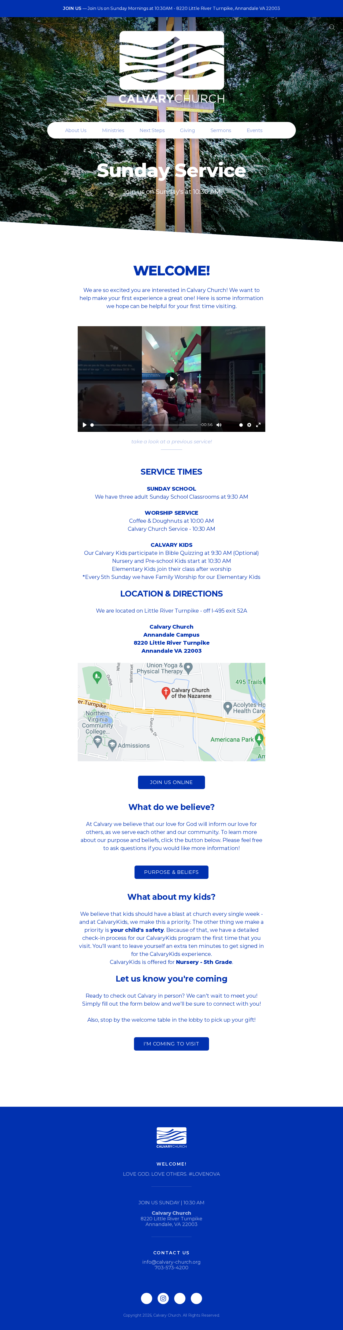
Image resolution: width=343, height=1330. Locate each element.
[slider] (144, 425)
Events (254, 130)
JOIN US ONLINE (171, 782)
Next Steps (152, 130)
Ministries (113, 130)
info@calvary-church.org (171, 1262)
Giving (187, 130)
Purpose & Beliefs (171, 872)
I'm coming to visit (171, 1044)
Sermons (221, 130)
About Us (76, 130)
